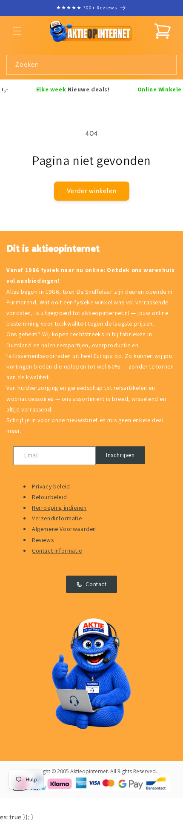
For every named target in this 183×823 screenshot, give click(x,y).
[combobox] (91, 64)
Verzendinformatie (57, 518)
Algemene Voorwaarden (64, 529)
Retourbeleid (49, 497)
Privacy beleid (51, 486)
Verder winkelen (92, 191)
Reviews (43, 540)
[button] (17, 31)
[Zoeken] (166, 64)
